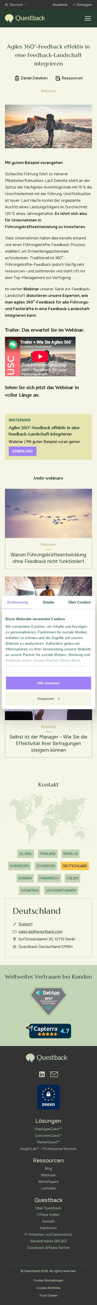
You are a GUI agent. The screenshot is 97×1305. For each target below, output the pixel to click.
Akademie (60, 5)
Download (22, 451)
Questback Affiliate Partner (48, 1248)
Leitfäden (48, 1188)
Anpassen (45, 698)
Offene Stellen (48, 1215)
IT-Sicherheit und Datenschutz (48, 1234)
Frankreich (49, 878)
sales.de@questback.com (40, 931)
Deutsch (16, 5)
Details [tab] (48, 602)
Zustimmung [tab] (17, 602)
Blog (48, 1168)
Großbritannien (61, 890)
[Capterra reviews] (48, 1031)
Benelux (70, 854)
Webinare (48, 1175)
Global (25, 854)
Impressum (48, 1228)
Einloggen (84, 5)
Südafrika (29, 890)
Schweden (45, 866)
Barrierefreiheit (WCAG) (48, 1241)
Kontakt (48, 1221)
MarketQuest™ (48, 1142)
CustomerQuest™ (48, 1135)
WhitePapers (48, 1182)
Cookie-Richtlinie (48, 1288)
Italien (72, 878)
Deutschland (75, 866)
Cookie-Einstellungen (48, 1280)
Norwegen (19, 866)
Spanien (25, 878)
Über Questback (48, 1208)
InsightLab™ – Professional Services (48, 1149)
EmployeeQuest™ (48, 1129)
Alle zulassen (48, 683)
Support (25, 924)
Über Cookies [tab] (79, 602)
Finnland (48, 854)
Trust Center (48, 1295)
